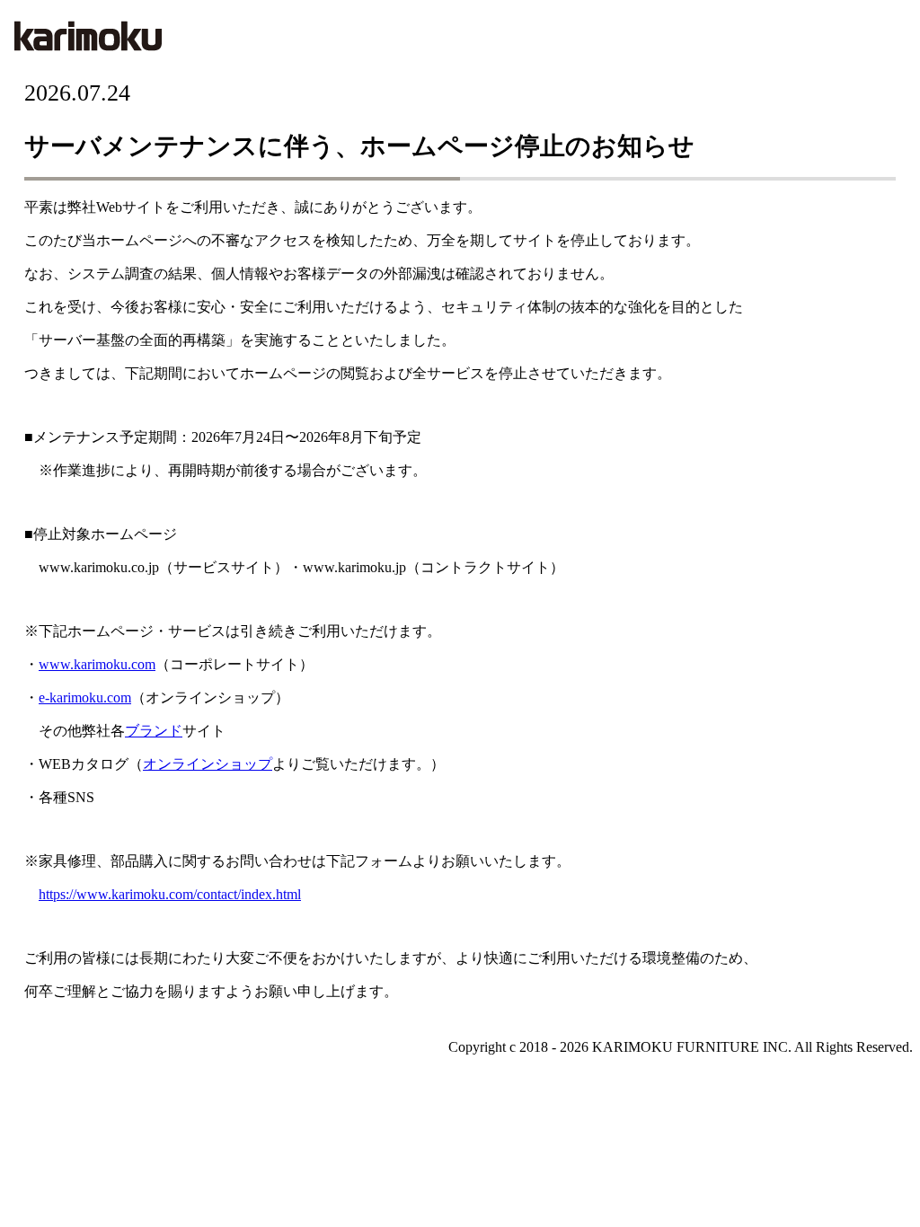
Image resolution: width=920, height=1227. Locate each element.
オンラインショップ (207, 764)
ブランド (153, 730)
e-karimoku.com (85, 697)
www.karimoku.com (97, 664)
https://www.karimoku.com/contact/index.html (170, 894)
